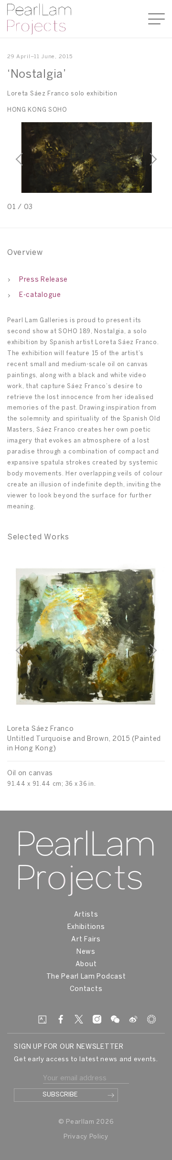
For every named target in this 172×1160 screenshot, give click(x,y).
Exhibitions (86, 927)
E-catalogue (40, 295)
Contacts (86, 989)
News (86, 952)
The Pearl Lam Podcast (86, 977)
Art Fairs (85, 940)
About (86, 964)
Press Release (43, 280)
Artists (86, 915)
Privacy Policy (86, 1137)
